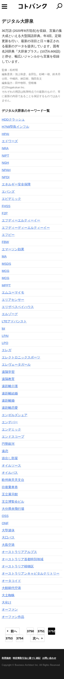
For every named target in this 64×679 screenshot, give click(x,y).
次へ (36, 638)
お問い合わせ (49, 658)
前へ (14, 631)
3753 (9, 638)
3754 (19, 638)
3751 (41, 631)
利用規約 (6, 658)
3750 (30, 631)
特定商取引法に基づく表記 (27, 658)
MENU (4, 6)
